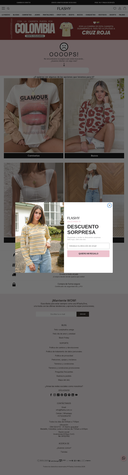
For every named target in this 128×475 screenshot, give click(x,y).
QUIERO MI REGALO (88, 254)
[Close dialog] (109, 205)
